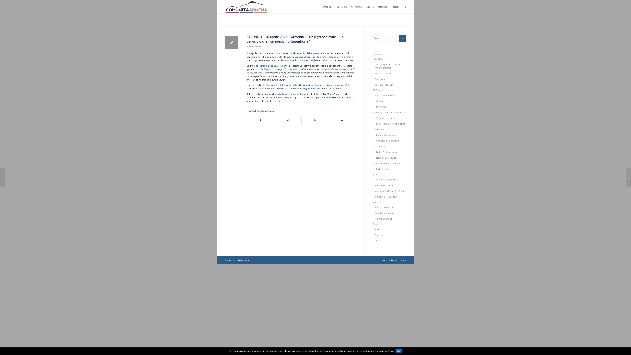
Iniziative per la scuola (386, 196)
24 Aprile (380, 146)
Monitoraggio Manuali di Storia (390, 190)
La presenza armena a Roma (390, 123)
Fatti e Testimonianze (386, 152)
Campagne (380, 79)
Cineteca (379, 235)
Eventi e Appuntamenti (386, 213)
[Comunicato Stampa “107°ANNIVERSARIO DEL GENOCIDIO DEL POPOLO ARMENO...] (628, 177)
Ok (398, 351)
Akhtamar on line (383, 73)
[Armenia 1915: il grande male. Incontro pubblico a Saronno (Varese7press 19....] (2, 177)
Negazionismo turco (386, 157)
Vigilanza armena (383, 218)
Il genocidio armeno (386, 135)
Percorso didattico (384, 185)
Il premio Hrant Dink (384, 84)
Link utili (379, 240)
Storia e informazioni (385, 95)
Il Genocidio (380, 129)
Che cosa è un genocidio (388, 140)
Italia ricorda (382, 169)
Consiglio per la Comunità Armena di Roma (387, 66)
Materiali (377, 202)
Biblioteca (379, 229)
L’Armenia (381, 106)
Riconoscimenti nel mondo (389, 163)
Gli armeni (381, 101)
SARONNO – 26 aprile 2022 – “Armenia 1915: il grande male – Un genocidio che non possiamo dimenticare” (295, 39)
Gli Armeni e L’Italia (385, 118)
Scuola (376, 174)
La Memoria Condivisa (386, 179)
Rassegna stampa (384, 207)
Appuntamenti (255, 47)
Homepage (378, 53)
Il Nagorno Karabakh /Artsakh (391, 112)
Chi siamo (377, 58)
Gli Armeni (378, 90)
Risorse (376, 224)
